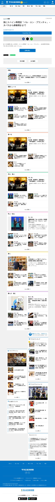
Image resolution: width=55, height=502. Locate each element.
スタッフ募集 (44, 480)
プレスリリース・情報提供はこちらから (34, 478)
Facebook (45, 2)
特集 (44, 6)
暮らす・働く (30, 6)
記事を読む (27, 50)
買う (24, 6)
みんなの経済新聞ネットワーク (27, 490)
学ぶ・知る (38, 6)
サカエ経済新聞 (13, 2)
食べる (11, 6)
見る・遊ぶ (17, 6)
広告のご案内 (36, 480)
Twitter (48, 2)
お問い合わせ (28, 480)
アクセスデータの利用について (17, 480)
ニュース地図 (6, 18)
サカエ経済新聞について (19, 478)
